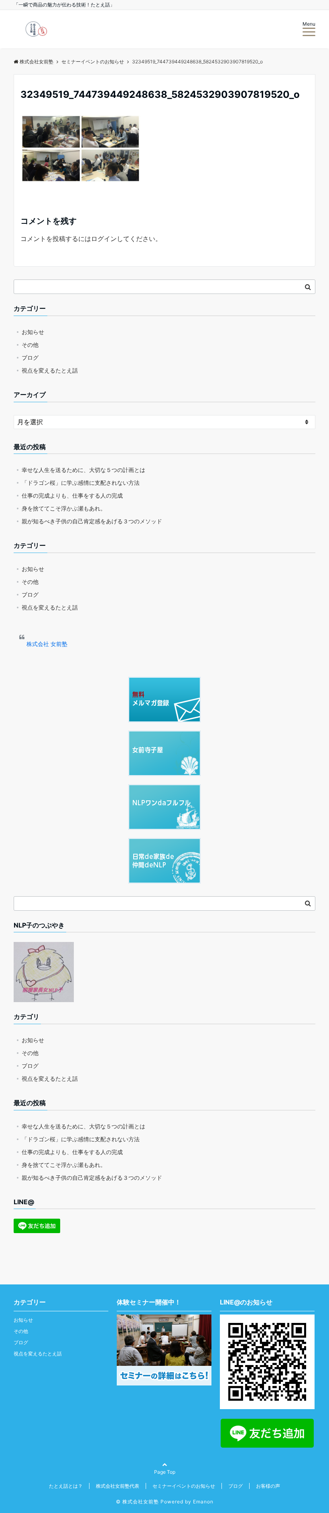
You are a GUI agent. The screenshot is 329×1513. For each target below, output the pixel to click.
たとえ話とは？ (66, 1486)
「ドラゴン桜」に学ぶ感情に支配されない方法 (81, 482)
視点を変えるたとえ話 (50, 370)
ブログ (30, 357)
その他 (30, 344)
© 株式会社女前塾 (137, 1502)
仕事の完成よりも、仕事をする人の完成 (72, 495)
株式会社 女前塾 (46, 643)
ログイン (104, 239)
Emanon (203, 1502)
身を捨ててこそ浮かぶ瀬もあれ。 (64, 508)
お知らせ (33, 331)
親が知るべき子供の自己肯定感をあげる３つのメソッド (92, 521)
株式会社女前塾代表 (117, 1486)
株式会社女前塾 (36, 62)
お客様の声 (268, 1486)
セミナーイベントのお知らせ (183, 1486)
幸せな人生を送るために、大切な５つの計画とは (83, 469)
